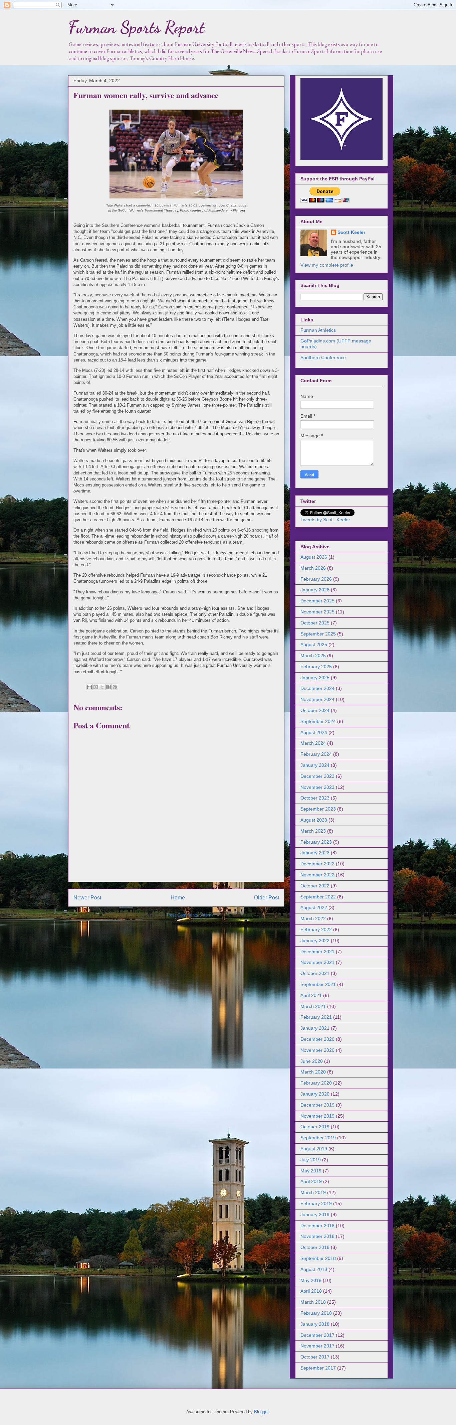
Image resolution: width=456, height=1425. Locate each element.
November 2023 (317, 787)
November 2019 (317, 1116)
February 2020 (316, 1083)
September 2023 (318, 809)
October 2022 (314, 885)
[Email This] (89, 687)
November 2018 (317, 1236)
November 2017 (317, 1345)
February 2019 (316, 1203)
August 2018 (313, 1269)
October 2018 (314, 1247)
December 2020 (317, 1039)
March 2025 (313, 655)
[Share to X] (102, 687)
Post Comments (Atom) (190, 914)
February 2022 (316, 929)
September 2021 (318, 984)
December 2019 (317, 1105)
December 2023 (317, 776)
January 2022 (314, 940)
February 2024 (316, 754)
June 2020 (311, 1061)
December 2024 (317, 688)
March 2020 (313, 1072)
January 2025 (314, 677)
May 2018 (310, 1280)
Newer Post (87, 897)
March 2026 (313, 568)
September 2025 (318, 633)
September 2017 (318, 1368)
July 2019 (310, 1159)
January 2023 (314, 852)
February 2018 (316, 1313)
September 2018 (318, 1258)
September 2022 (318, 896)
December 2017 (317, 1335)
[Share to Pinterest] (114, 687)
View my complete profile (326, 265)
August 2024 (313, 732)
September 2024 (318, 721)
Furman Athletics (318, 330)
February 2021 (316, 1017)
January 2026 (314, 589)
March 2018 (313, 1302)
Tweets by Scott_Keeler (325, 519)
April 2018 (311, 1291)
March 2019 (313, 1192)
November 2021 (317, 962)
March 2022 (313, 918)
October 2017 (314, 1357)
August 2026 (313, 557)
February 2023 (316, 842)
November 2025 (317, 611)
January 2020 (314, 1094)
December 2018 (317, 1225)
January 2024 (314, 765)
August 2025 (313, 644)
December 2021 (317, 951)
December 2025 (317, 600)
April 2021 (311, 995)
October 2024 (314, 710)
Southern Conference (323, 357)
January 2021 (314, 1028)
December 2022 (317, 863)
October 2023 (314, 798)
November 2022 (317, 874)
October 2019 (314, 1126)
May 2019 (310, 1170)
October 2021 (314, 973)
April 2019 (311, 1181)
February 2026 (316, 579)
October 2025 (314, 622)
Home (178, 897)
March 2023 (313, 831)
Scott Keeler (351, 232)
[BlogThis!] (95, 687)
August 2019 (313, 1148)
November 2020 (317, 1050)
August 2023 (313, 820)
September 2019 (318, 1137)
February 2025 (316, 666)
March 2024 (313, 743)
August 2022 (313, 907)
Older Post (266, 897)
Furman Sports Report (136, 27)
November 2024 (317, 699)
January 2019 (314, 1214)
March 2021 (313, 1006)
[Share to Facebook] (108, 687)
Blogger (261, 1411)
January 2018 (314, 1324)
